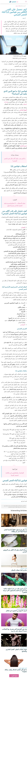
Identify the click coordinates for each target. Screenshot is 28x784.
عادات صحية (18, 5)
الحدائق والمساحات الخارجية (22, 609)
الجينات (23, 227)
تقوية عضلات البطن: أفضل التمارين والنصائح (16, 650)
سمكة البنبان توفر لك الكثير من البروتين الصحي (15, 551)
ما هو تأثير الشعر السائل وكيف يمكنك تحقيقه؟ (16, 670)
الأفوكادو (23, 324)
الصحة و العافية (23, 5)
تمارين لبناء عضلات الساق (19, 570)
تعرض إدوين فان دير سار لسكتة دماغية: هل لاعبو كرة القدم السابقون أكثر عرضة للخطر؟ (15, 590)
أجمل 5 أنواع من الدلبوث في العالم (16, 611)
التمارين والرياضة (24, 568)
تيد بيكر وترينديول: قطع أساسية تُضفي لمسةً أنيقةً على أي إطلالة (15, 530)
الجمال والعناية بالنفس (23, 668)
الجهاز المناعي (23, 110)
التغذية (26, 548)
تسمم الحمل (23, 146)
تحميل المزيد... (14, 675)
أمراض (25, 587)
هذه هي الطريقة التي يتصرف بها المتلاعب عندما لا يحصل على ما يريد (14, 630)
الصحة (26, 528)
